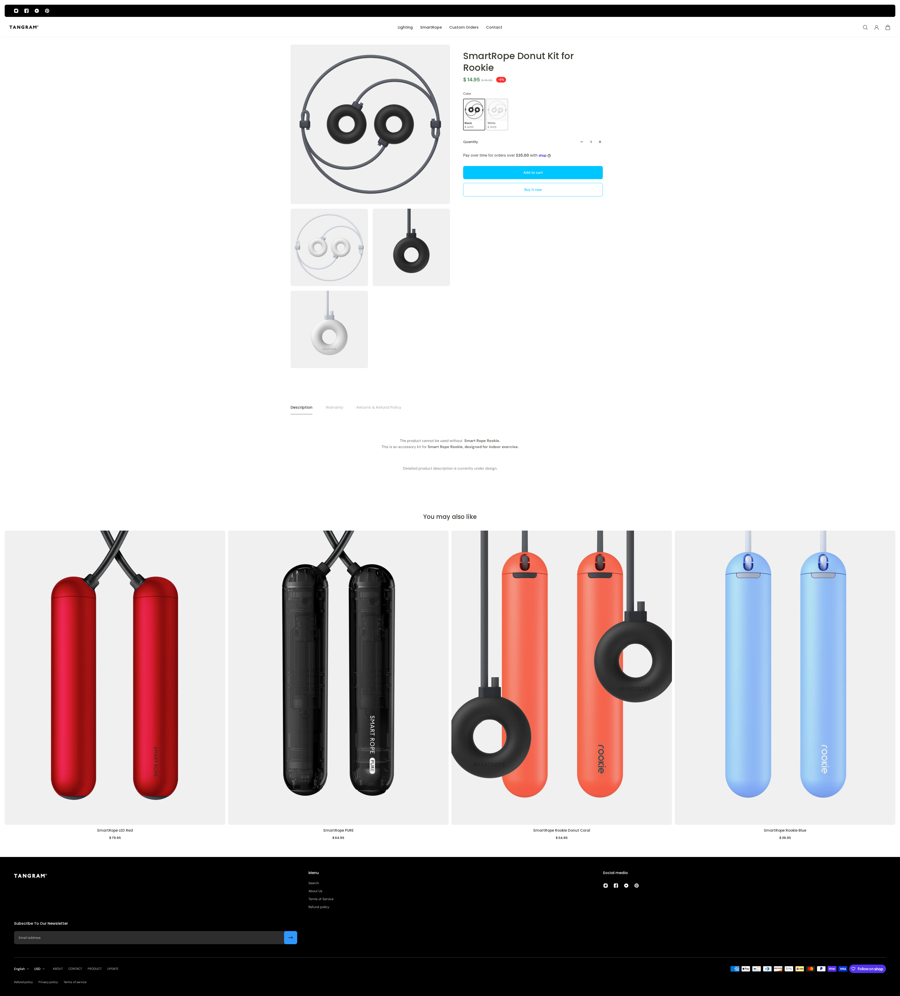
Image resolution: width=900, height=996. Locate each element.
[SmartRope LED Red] (115, 678)
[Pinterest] (47, 11)
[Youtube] (37, 11)
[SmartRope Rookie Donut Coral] (561, 678)
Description (301, 407)
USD (37, 969)
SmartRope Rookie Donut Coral (561, 830)
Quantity (470, 142)
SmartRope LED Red (115, 830)
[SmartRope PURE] (338, 678)
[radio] (474, 114)
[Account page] (876, 27)
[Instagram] (16, 11)
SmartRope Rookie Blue (785, 830)
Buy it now (533, 189)
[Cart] (887, 27)
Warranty (334, 407)
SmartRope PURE (338, 830)
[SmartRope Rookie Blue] (785, 678)
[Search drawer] (865, 27)
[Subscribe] (290, 937)
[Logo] (23, 27)
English (19, 969)
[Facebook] (26, 11)
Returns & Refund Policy (378, 407)
